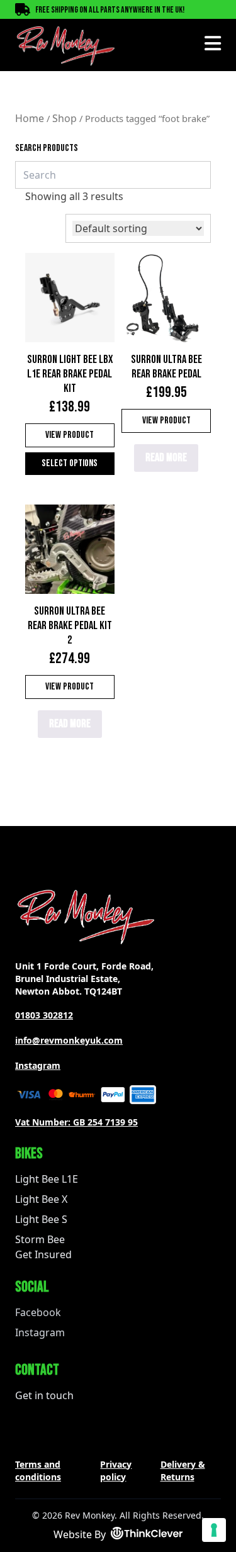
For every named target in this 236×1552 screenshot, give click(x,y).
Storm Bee (40, 1239)
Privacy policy (116, 1470)
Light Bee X (41, 1199)
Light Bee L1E (46, 1179)
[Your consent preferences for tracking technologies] (214, 1530)
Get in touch (44, 1395)
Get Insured (43, 1254)
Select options (70, 463)
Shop (64, 118)
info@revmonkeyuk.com (69, 1040)
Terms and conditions (38, 1470)
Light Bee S (41, 1219)
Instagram (37, 1065)
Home (29, 118)
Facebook (38, 1312)
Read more (166, 457)
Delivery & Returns (182, 1470)
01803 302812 (44, 1015)
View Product (69, 435)
